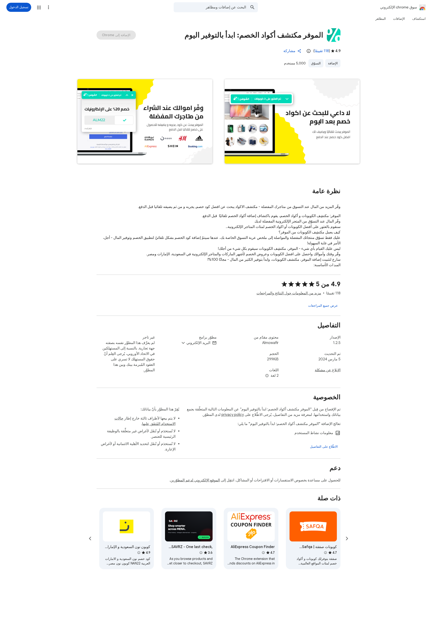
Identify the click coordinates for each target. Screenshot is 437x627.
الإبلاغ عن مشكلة (327, 370)
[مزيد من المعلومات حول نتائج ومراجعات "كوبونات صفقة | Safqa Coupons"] (325, 552)
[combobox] (210, 7)
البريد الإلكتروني (198, 343)
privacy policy (232, 414)
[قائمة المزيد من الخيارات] (48, 7)
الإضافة (333, 63)
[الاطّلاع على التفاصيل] (323, 446)
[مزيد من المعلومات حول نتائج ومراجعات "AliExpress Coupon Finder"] (263, 552)
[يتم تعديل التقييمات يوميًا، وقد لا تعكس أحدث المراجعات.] (308, 51)
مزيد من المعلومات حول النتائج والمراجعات (289, 293)
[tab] (419, 19)
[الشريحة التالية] (90, 538)
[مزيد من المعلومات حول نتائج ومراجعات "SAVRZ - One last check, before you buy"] (200, 552)
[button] (38, 7)
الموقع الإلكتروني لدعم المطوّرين (195, 480)
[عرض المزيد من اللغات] (267, 376)
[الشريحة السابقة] (346, 538)
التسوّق (316, 63)
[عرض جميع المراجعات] (322, 305)
